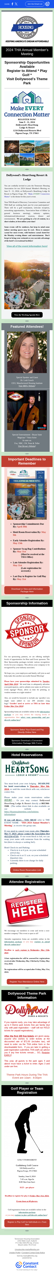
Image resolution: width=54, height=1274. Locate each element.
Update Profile (14, 1253)
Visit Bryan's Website (26, 446)
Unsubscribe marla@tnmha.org (27, 1250)
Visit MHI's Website (27, 386)
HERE (8, 800)
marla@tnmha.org (30, 1256)
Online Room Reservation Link (27, 870)
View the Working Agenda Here (27, 315)
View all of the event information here (27, 246)
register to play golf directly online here (31, 1215)
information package (13, 942)
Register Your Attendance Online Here (27, 981)
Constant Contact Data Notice (33, 1253)
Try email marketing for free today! (27, 1270)
